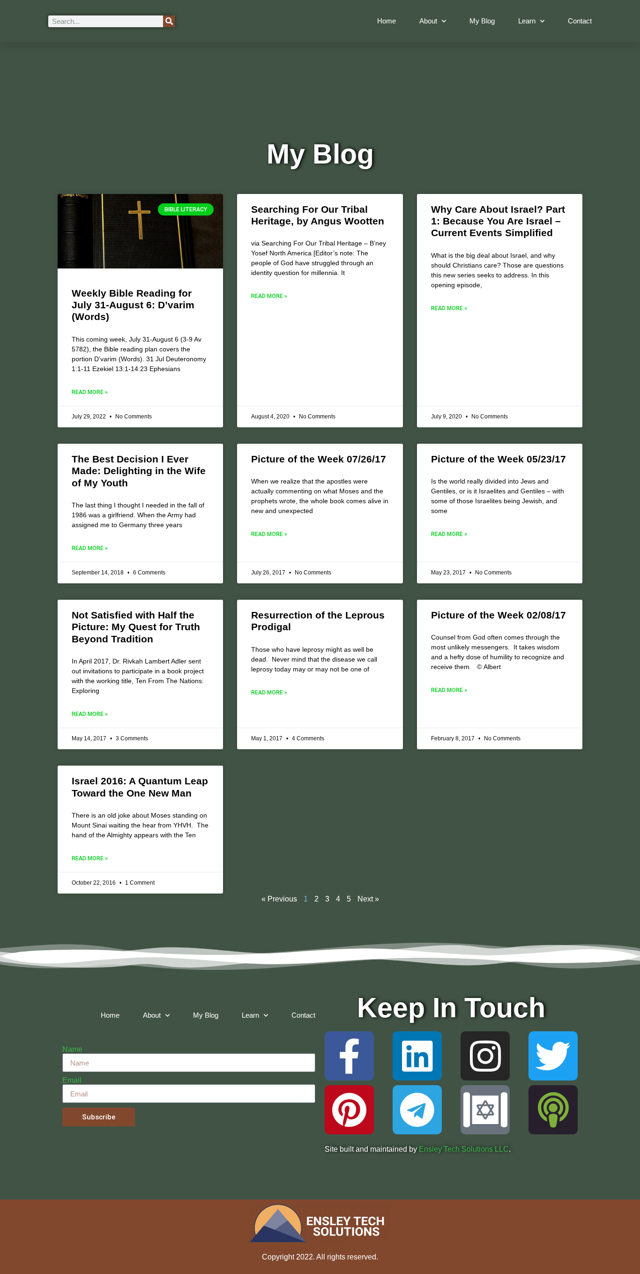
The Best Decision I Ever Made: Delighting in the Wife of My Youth (139, 471)
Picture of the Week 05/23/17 (498, 459)
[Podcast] (553, 1109)
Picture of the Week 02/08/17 (498, 615)
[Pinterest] (349, 1109)
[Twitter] (553, 1055)
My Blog (482, 21)
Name (72, 1049)
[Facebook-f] (349, 1055)
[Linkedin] (417, 1055)
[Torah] (485, 1109)
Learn (527, 21)
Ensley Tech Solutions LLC (464, 1149)
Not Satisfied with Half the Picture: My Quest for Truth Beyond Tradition (136, 627)
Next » (368, 899)
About (428, 21)
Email (72, 1080)
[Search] (169, 21)
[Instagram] (485, 1055)
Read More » (90, 392)
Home (386, 21)
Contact (580, 21)
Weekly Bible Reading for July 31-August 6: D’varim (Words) (133, 305)
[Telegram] (417, 1109)
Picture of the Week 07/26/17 (318, 459)
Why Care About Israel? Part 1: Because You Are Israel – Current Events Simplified (498, 221)
